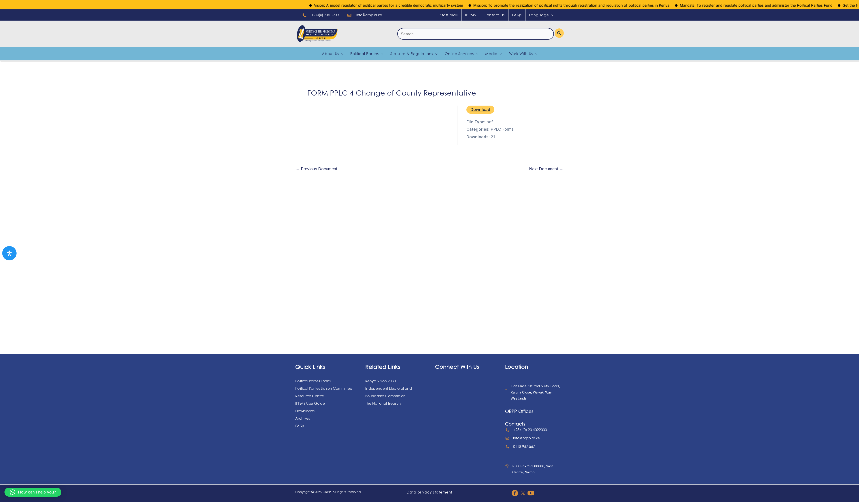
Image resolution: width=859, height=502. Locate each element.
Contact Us (494, 15)
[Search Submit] (559, 33)
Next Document (546, 169)
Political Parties (364, 53)
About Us (330, 53)
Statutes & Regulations (411, 53)
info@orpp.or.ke (369, 15)
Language (539, 15)
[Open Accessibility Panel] (9, 253)
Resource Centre (309, 396)
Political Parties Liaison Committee (323, 388)
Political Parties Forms (313, 381)
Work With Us (521, 53)
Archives (302, 418)
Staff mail (449, 15)
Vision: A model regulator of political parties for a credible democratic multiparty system (373, 5)
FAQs (517, 15)
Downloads (305, 411)
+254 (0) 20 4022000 (530, 430)
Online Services (459, 53)
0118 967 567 (524, 446)
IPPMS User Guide (310, 403)
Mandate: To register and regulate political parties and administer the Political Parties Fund (741, 5)
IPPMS (470, 15)
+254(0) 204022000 (325, 15)
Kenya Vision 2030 (380, 381)
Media (491, 53)
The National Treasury (383, 403)
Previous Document (316, 169)
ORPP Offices (519, 411)
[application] (551, 15)
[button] (32, 492)
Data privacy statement (429, 492)
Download (480, 109)
